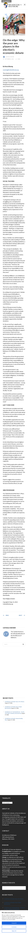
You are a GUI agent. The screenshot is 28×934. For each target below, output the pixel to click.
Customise (14, 927)
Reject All (14, 930)
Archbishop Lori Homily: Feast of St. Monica (14, 701)
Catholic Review (10, 56)
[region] (14, 922)
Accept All (14, 923)
